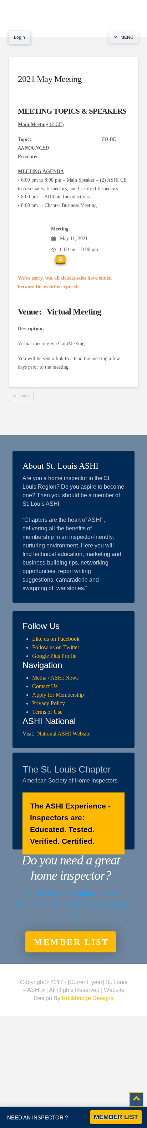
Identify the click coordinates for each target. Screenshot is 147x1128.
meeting (21, 396)
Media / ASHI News (55, 678)
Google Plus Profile (54, 656)
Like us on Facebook (56, 639)
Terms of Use (47, 712)
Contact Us (44, 686)
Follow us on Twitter (55, 647)
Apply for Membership (58, 695)
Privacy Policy (48, 703)
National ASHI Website (63, 734)
